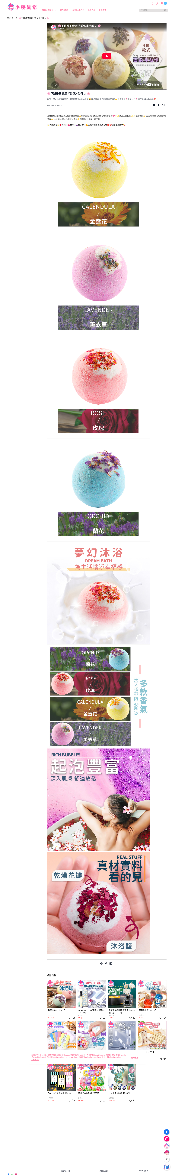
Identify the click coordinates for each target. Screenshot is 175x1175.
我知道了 (134, 1057)
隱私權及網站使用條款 (56, 1057)
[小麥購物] (22, 7)
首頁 (9, 18)
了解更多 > (35, 1060)
